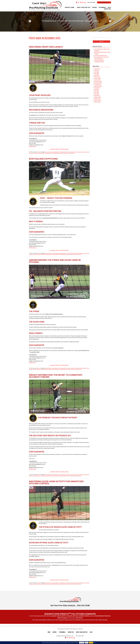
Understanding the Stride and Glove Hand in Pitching (55, 261)
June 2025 (96, 90)
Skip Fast (73, 153)
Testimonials (102, 7)
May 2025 (96, 92)
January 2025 (97, 98)
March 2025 (97, 95)
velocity (61, 153)
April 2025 (96, 94)
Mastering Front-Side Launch (46, 47)
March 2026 (97, 76)
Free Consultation (104, 2)
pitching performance (36, 254)
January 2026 (97, 79)
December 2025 (98, 81)
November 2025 (98, 83)
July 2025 (96, 89)
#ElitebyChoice (32, 146)
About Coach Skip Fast (83, 7)
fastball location (62, 253)
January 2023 (97, 101)
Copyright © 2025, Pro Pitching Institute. (59, 149)
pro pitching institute (48, 153)
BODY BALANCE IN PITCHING (43, 158)
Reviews (94, 7)
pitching (72, 253)
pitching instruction (82, 253)
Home (49, 632)
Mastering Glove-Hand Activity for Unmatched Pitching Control (56, 482)
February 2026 (97, 78)
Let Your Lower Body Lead (100, 55)
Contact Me (107, 9)
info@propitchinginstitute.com (65, 635)
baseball (46, 253)
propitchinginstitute (55, 153)
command (52, 253)
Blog (109, 7)
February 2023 (97, 100)
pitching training (41, 153)
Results (39, 253)
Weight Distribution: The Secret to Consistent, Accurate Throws (56, 376)
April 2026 (96, 75)
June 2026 (96, 72)
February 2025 (97, 97)
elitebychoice (57, 253)
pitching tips (36, 153)
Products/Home (69, 7)
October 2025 (97, 84)
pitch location (68, 253)
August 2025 (97, 87)
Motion (39, 368)
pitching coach (76, 253)
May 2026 (96, 73)
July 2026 (96, 70)
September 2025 (98, 86)
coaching (49, 253)
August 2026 (97, 68)
